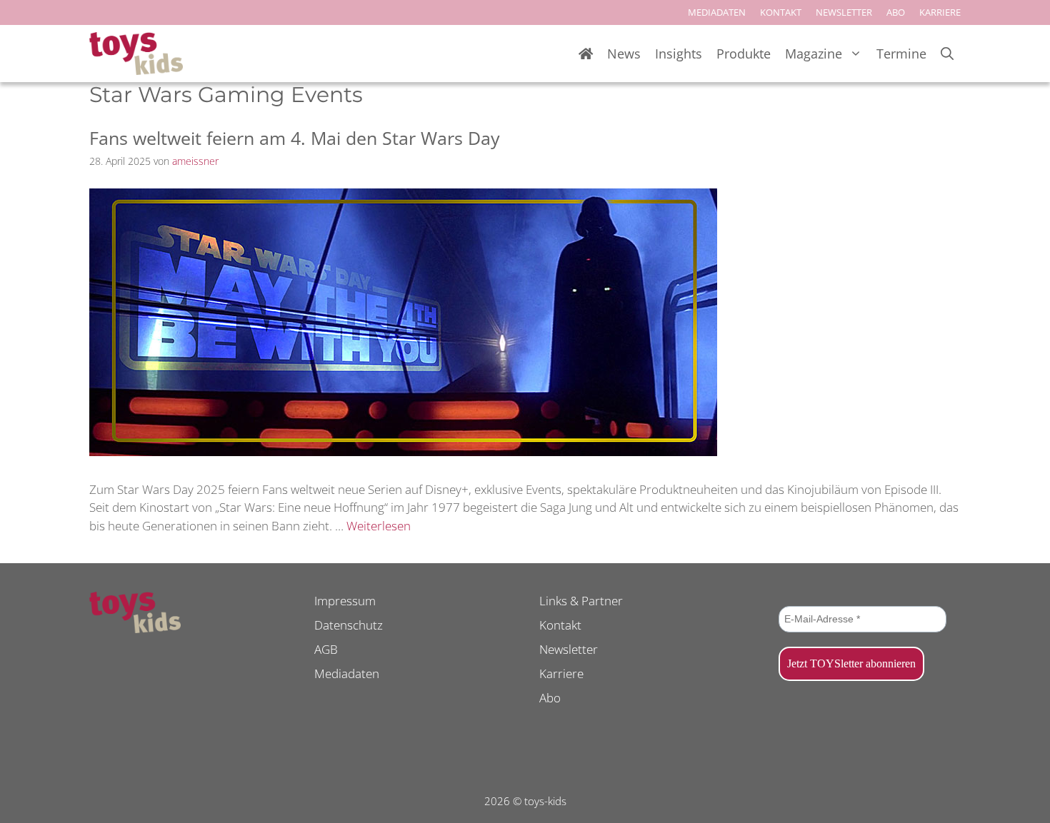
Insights (678, 53)
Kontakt (560, 625)
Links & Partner (581, 600)
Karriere (561, 673)
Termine (901, 53)
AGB (326, 649)
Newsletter (568, 649)
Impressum (345, 600)
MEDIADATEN (717, 12)
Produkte (743, 53)
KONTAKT (780, 12)
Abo (550, 698)
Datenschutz (348, 625)
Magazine (813, 53)
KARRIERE (940, 12)
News (624, 53)
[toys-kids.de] (136, 53)
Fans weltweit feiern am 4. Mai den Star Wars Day (294, 138)
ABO (895, 12)
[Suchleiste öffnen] (947, 54)
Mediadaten (346, 673)
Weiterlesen (378, 525)
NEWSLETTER (844, 12)
